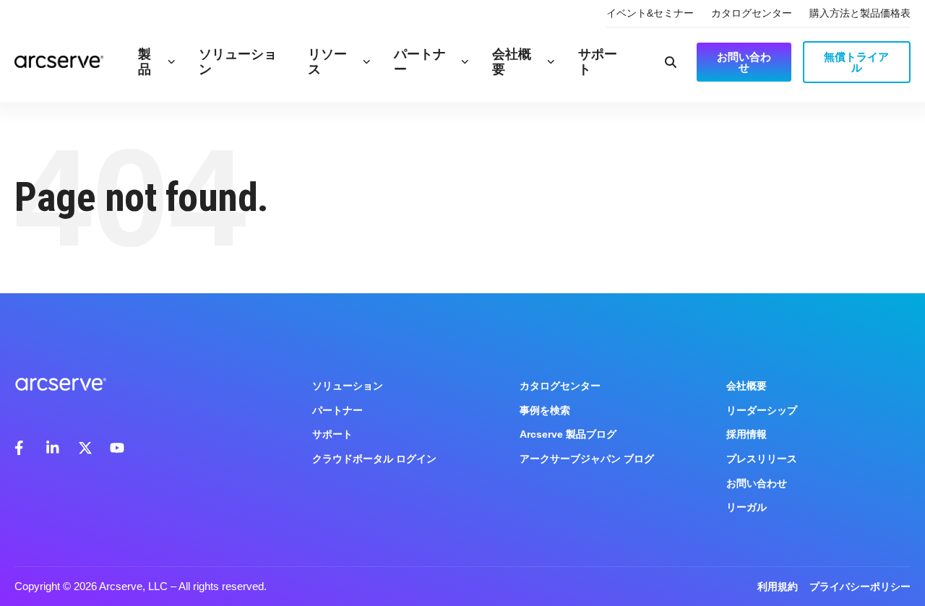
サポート (597, 62)
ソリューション (238, 62)
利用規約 (777, 586)
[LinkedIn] (53, 448)
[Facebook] (21, 448)
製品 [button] (144, 62)
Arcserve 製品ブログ (568, 434)
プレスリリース (761, 458)
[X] (85, 448)
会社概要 (511, 62)
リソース (327, 62)
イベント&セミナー (650, 13)
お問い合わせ (756, 483)
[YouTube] (117, 448)
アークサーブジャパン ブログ (587, 458)
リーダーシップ (761, 410)
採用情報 (746, 434)
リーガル (746, 507)
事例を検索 (545, 410)
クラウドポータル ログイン (374, 458)
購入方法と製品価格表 (860, 13)
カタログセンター (751, 13)
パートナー (420, 62)
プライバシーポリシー (860, 586)
